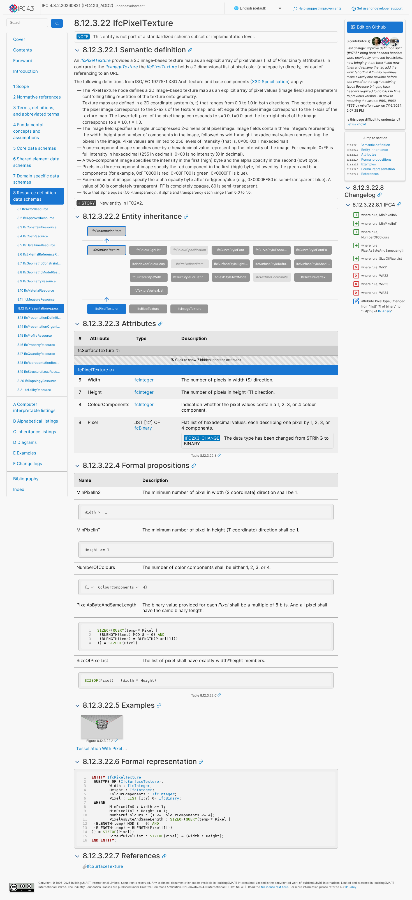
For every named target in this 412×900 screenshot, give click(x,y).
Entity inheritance (374, 150)
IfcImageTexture (121, 66)
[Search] (57, 23)
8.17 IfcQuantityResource (36, 354)
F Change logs (27, 463)
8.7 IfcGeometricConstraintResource (40, 263)
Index (18, 489)
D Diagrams (25, 442)
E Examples (24, 453)
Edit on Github (371, 27)
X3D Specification (270, 81)
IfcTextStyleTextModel (230, 277)
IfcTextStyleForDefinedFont (191, 277)
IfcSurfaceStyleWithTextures (150, 277)
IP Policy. (351, 887)
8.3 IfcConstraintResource (37, 227)
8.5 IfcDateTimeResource (36, 245)
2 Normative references (37, 97)
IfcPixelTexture (95, 60)
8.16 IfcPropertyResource (36, 345)
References (369, 174)
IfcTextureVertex (313, 277)
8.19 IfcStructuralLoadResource (40, 372)
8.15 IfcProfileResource (34, 335)
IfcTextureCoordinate (272, 277)
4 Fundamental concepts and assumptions (28, 131)
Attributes (368, 154)
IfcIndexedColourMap (148, 264)
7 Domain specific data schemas (36, 179)
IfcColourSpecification (189, 250)
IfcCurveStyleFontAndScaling (273, 250)
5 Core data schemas (34, 148)
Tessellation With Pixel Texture (107, 748)
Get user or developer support (379, 8)
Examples (368, 164)
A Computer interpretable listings (34, 407)
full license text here (274, 887)
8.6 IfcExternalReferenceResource (40, 254)
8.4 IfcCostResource (32, 236)
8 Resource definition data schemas (34, 196)
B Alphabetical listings (35, 421)
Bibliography (25, 478)
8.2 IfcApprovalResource (35, 218)
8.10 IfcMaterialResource (35, 290)
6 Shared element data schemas (36, 162)
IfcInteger (143, 380)
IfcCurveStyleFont (230, 250)
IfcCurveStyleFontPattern (314, 250)
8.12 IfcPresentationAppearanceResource (41, 308)
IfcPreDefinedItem (189, 264)
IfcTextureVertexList (148, 290)
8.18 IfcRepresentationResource (40, 363)
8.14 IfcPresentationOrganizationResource (40, 327)
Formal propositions (376, 159)
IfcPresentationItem (106, 231)
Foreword (22, 60)
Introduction (25, 71)
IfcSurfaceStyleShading (313, 264)
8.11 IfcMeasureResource (36, 299)
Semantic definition (375, 145)
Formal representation (377, 169)
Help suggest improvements (319, 8)
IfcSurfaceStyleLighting (231, 264)
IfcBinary (142, 428)
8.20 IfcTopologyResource (37, 381)
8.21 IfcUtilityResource (34, 390)
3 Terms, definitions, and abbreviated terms (36, 111)
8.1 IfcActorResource (32, 209)
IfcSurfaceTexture (106, 250)
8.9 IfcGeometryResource (36, 281)
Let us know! (356, 124)
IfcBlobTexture (148, 309)
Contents (22, 50)
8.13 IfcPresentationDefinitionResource (40, 318)
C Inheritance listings (34, 431)
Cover (19, 39)
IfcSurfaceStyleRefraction (273, 264)
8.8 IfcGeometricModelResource (40, 272)
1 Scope (21, 86)
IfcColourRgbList (148, 250)
